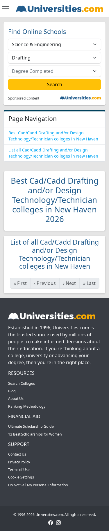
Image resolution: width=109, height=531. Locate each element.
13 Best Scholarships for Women (35, 434)
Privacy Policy (19, 462)
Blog (12, 391)
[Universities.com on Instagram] (58, 522)
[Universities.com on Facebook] (50, 522)
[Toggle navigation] (5, 8)
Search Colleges (21, 383)
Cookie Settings (21, 477)
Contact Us (17, 454)
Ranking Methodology (26, 406)
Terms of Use (19, 469)
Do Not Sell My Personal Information (38, 485)
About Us (16, 398)
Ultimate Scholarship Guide (31, 426)
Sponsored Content (23, 98)
